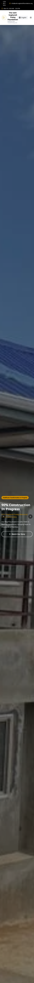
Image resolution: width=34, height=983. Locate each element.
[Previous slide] (3, 516)
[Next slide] (30, 516)
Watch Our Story (18, 534)
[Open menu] (31, 17)
